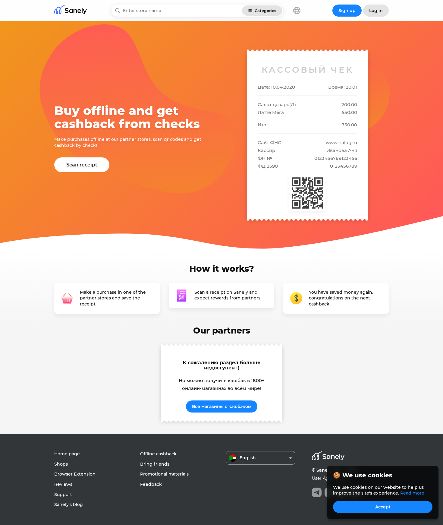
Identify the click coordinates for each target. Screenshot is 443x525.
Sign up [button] (347, 10)
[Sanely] (70, 10)
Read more (412, 493)
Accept (383, 507)
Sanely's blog (68, 504)
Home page (67, 454)
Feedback (151, 484)
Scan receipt (81, 165)
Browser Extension (75, 474)
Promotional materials (164, 474)
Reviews (63, 484)
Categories (265, 10)
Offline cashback (158, 454)
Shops (61, 464)
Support (63, 494)
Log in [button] (376, 10)
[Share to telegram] (317, 492)
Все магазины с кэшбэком (221, 406)
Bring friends (154, 464)
